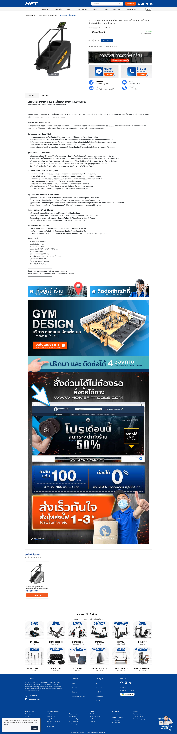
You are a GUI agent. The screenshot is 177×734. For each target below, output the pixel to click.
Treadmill (92, 721)
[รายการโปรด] (147, 4)
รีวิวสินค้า (98, 700)
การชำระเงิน (99, 688)
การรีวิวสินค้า (45, 95)
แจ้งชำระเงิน (99, 696)
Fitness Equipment (75, 724)
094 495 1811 (33, 696)
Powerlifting (72, 716)
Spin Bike (93, 714)
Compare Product (142, 3)
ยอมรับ (35, 728)
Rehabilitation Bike (95, 716)
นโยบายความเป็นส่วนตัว (78, 696)
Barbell (49, 724)
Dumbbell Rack (51, 716)
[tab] (32, 95)
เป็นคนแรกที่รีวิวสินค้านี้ (105, 28)
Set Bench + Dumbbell (53, 721)
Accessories (137, 714)
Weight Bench (51, 719)
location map (128, 694)
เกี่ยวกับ (74, 684)
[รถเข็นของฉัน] (151, 4)
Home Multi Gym (74, 719)
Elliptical (92, 719)
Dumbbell (49, 714)
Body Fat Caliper (138, 716)
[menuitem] (45, 9)
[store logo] (31, 3)
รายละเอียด (31, 95)
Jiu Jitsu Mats (116, 720)
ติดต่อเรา (74, 688)
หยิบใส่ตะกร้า (37, 595)
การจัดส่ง (98, 692)
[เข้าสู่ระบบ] (139, 4)
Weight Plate (73, 714)
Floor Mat (114, 714)
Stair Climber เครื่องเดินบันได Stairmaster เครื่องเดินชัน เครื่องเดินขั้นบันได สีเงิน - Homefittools (36, 587)
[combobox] (107, 4)
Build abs (28, 716)
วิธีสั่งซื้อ (98, 684)
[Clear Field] (117, 4)
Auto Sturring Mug (139, 719)
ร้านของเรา (75, 692)
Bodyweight (28, 714)
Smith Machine (73, 721)
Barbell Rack (50, 726)
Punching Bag (116, 722)
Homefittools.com (81, 732)
